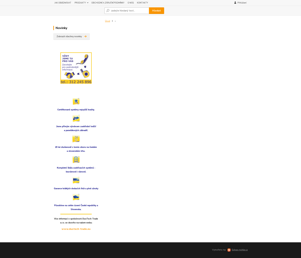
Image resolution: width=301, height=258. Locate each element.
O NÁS (131, 2)
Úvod (107, 21)
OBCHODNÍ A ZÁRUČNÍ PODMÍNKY (107, 2)
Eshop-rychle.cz (240, 249)
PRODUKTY (80, 2)
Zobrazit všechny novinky (69, 36)
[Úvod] (77, 10)
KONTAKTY (142, 2)
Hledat (156, 10)
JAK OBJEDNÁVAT (63, 2)
